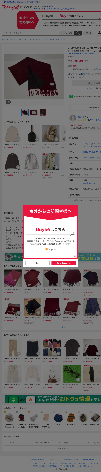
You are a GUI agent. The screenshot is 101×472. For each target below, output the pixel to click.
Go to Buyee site (64, 263)
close (37, 263)
